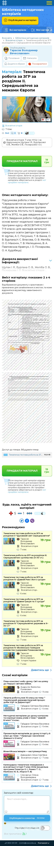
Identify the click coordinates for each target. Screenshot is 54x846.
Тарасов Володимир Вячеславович (24, 52)
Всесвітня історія (14, 40)
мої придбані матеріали (27, 181)
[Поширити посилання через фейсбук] (27, 521)
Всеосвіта (7, 38)
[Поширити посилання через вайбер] (32, 521)
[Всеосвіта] (4, 2)
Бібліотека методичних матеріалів (32, 38)
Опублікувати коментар (27, 818)
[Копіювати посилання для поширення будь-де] (22, 521)
